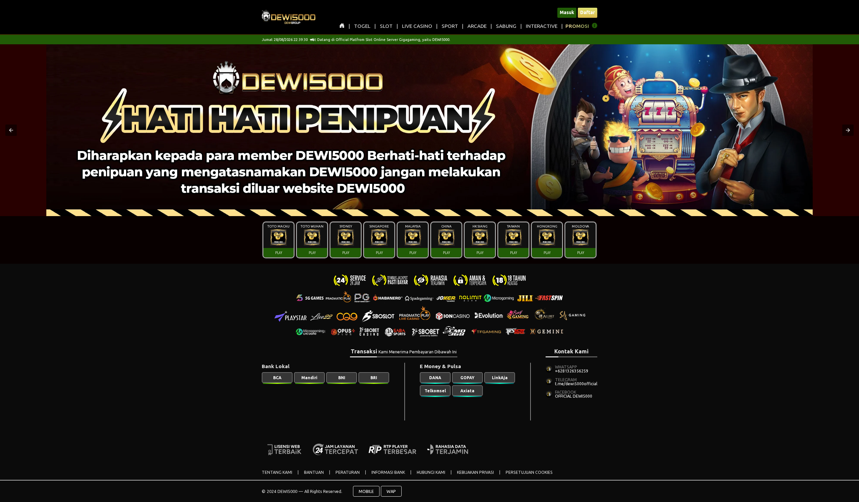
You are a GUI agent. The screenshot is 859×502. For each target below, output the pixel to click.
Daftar (587, 12)
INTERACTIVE (541, 26)
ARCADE (477, 26)
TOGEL (362, 26)
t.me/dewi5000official (576, 384)
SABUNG (506, 26)
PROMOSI (577, 26)
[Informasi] (594, 26)
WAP (391, 491)
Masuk (567, 12)
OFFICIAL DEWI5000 (573, 396)
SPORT (450, 26)
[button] (11, 130)
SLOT (386, 26)
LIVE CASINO (417, 26)
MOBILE (366, 491)
